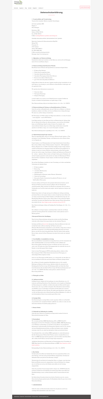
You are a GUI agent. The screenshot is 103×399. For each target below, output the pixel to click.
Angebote (21, 8)
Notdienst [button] (41, 8)
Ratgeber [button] (35, 8)
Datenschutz (17, 396)
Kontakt (29, 8)
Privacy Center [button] (35, 396)
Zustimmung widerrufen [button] (43, 396)
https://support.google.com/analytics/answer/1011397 (53, 202)
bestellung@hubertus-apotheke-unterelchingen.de (46, 35)
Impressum (22, 396)
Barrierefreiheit (28, 396)
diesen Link (45, 224)
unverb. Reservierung (85, 7)
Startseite (16, 8)
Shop (26, 8)
